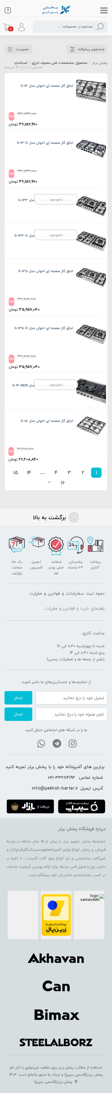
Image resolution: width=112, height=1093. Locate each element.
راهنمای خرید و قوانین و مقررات (75, 608)
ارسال (18, 697)
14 (29, 472)
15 (15, 472)
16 (63, 482)
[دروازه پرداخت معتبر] (56, 915)
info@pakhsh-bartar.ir (55, 788)
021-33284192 (61, 777)
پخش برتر (100, 63)
